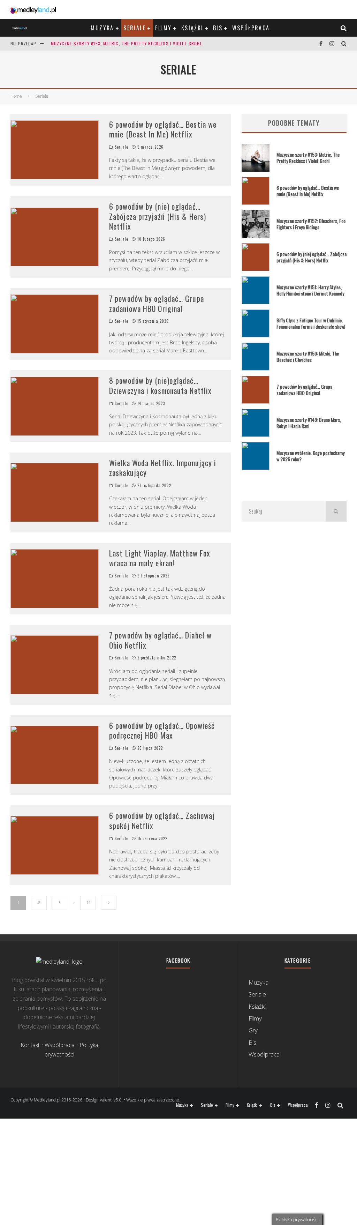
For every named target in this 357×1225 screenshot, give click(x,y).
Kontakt (30, 1045)
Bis (217, 28)
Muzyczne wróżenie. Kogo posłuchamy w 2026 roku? (310, 456)
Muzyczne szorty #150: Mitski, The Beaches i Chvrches (307, 356)
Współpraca (251, 28)
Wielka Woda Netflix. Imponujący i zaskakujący (162, 467)
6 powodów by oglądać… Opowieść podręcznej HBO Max (162, 730)
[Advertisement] (294, 595)
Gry (253, 1030)
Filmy (163, 28)
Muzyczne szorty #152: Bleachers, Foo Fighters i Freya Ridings (310, 224)
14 (88, 902)
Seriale (134, 28)
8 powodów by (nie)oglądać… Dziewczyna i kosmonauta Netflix (160, 385)
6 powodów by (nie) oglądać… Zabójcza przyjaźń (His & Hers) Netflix (157, 216)
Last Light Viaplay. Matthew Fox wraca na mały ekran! (159, 558)
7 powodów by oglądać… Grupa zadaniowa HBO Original (156, 303)
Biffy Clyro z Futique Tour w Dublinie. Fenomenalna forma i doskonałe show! (310, 323)
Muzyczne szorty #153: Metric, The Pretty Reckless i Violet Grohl (126, 43)
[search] (336, 511)
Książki (192, 28)
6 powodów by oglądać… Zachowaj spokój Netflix (162, 820)
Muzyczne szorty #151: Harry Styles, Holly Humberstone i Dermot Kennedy (310, 290)
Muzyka (102, 28)
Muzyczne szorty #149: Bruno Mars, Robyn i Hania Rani (308, 423)
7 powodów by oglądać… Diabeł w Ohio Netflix (160, 640)
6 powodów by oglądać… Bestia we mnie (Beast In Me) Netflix (163, 129)
